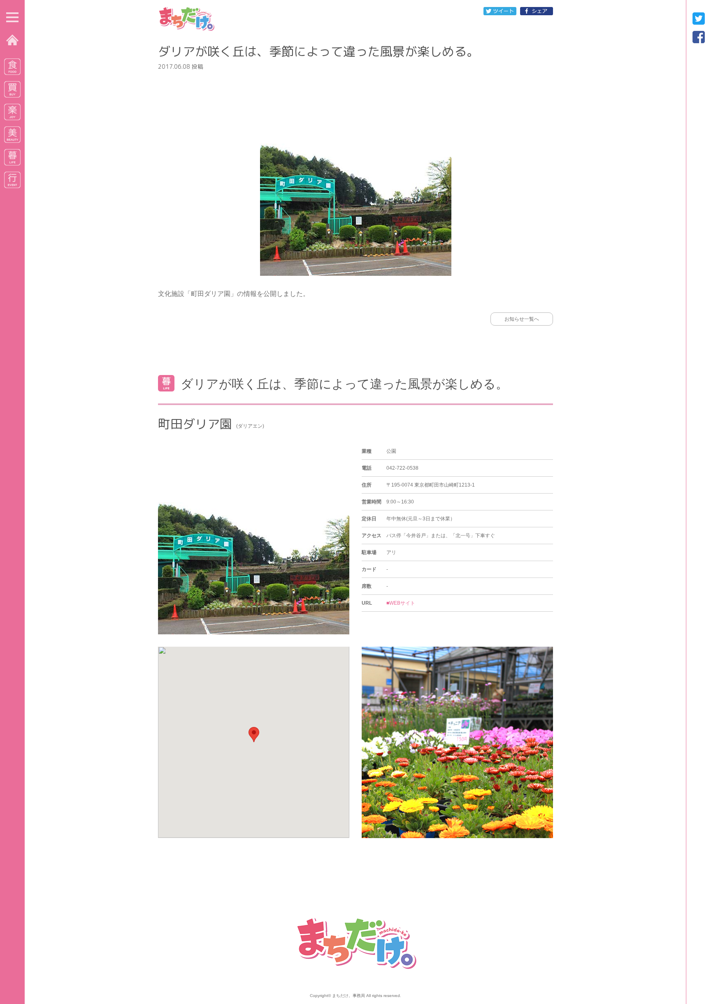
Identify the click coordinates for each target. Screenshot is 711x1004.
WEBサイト (402, 603)
